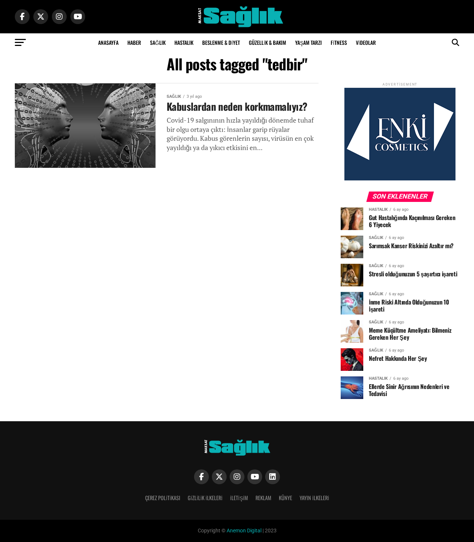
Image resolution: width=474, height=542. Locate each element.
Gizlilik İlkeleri (205, 498)
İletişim (239, 498)
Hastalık (183, 42)
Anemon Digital (243, 531)
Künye (285, 498)
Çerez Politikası (162, 498)
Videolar (366, 42)
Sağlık (158, 42)
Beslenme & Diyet (221, 42)
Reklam (263, 498)
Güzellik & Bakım (267, 42)
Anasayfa (108, 42)
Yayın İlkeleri (314, 498)
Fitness (339, 42)
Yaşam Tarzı (308, 42)
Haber (134, 42)
